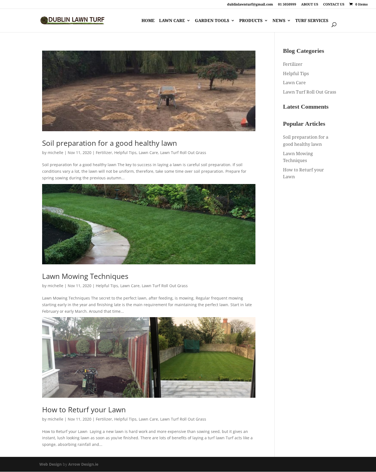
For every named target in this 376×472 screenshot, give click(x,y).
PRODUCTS (251, 20)
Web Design (50, 464)
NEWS (279, 20)
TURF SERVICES (311, 20)
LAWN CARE (172, 20)
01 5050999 (287, 5)
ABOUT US (309, 5)
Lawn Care (148, 152)
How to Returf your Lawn (84, 410)
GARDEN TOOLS (212, 20)
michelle (55, 152)
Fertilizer (104, 152)
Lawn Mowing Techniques (85, 276)
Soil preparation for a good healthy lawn (109, 143)
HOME (148, 20)
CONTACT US (333, 5)
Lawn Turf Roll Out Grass (183, 152)
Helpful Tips (125, 152)
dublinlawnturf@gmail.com (250, 5)
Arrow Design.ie (83, 464)
